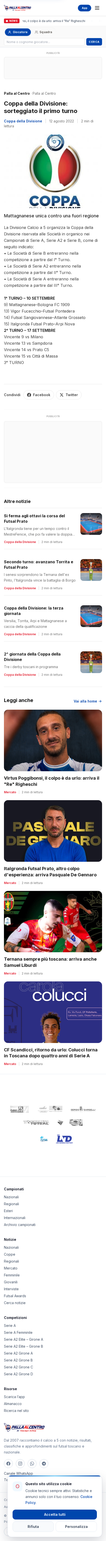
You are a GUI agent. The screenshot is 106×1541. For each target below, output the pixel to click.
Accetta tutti (55, 1514)
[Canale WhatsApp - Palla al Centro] (32, 1463)
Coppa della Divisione (23, 121)
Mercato (11, 1268)
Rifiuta (33, 1526)
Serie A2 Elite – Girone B (23, 1346)
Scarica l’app (14, 1397)
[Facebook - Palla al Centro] (8, 1463)
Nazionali (11, 1197)
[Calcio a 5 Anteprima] (19, 1109)
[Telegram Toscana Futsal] (43, 1463)
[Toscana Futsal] (36, 1122)
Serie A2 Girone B (18, 1360)
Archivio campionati (19, 1225)
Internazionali (14, 1218)
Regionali (11, 1204)
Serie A (10, 1325)
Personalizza (76, 1526)
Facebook (41, 395)
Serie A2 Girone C (18, 1367)
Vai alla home (85, 701)
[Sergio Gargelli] (83, 1109)
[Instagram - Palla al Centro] (20, 1463)
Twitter (72, 395)
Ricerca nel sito (16, 1410)
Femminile (12, 1275)
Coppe (9, 1254)
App (84, 8)
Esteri (8, 1211)
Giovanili (11, 1282)
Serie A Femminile (18, 1332)
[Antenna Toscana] (70, 1122)
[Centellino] (49, 1109)
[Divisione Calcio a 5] (40, 1138)
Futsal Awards (15, 1296)
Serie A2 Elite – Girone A (23, 1339)
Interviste (11, 1289)
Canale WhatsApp (18, 1473)
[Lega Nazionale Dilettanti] (64, 1138)
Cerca (94, 42)
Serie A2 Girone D (18, 1374)
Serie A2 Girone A (18, 1353)
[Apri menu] (97, 8)
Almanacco (13, 1404)
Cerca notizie (15, 1303)
